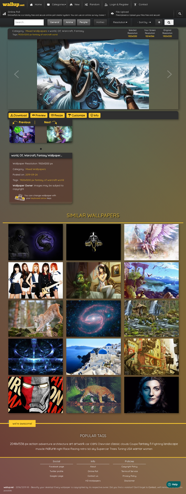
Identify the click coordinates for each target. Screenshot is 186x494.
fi (150, 444)
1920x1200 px (25, 34)
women (147, 449)
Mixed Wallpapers (36, 31)
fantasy (36, 34)
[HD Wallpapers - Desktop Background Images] (13, 4)
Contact (152, 487)
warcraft (47, 34)
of (42, 34)
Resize (58, 115)
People (84, 22)
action (33, 444)
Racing (74, 449)
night (59, 449)
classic (115, 444)
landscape (171, 444)
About (93, 466)
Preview (40, 115)
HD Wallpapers (92, 480)
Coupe (134, 444)
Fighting (157, 444)
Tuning (122, 449)
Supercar (103, 449)
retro (83, 449)
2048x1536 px (19, 444)
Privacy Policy (129, 476)
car (87, 444)
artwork (79, 444)
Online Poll (93, 471)
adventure (45, 444)
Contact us (93, 476)
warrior (137, 449)
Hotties (100, 22)
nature (50, 448)
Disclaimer (129, 480)
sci (89, 449)
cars (93, 444)
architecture (60, 444)
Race (66, 449)
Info (96, 115)
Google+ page (56, 476)
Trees (113, 449)
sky (94, 449)
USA (129, 449)
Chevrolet (104, 444)
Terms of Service (129, 471)
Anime (69, 22)
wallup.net (9, 487)
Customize (78, 115)
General (54, 22)
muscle (40, 449)
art (71, 444)
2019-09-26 (31, 174)
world (55, 34)
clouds (125, 444)
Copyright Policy (130, 466)
